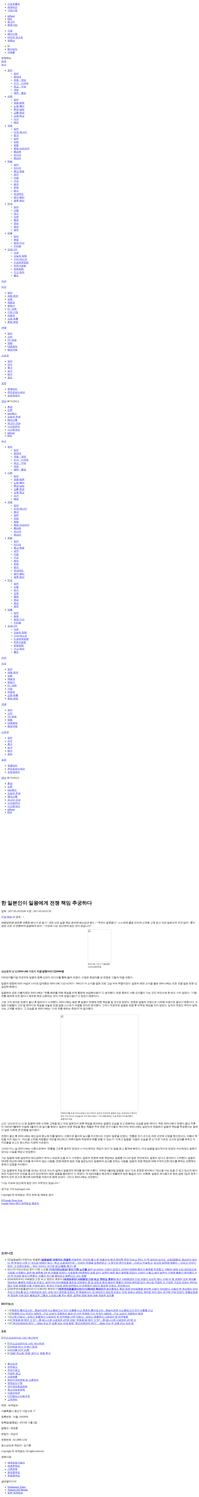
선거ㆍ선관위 (21, 83)
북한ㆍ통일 (20, 93)
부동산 (11, 305)
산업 (9, 688)
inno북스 (12, 413)
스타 (9, 336)
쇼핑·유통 (12, 318)
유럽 (16, 145)
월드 (16, 275)
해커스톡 (12, 420)
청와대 (17, 77)
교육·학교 (19, 116)
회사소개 (12, 1363)
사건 (16, 119)
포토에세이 (13, 395)
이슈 (3, 281)
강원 (16, 217)
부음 (16, 239)
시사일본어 (13, 426)
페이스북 (12, 34)
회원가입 (12, 25)
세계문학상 (13, 1466)
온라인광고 (13, 1370)
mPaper (11, 16)
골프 (9, 377)
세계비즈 (12, 7)
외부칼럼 (19, 269)
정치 (9, 70)
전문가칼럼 (20, 265)
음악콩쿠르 (13, 1472)
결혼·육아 (19, 200)
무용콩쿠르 (13, 1475)
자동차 (11, 315)
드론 (9, 410)
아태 (16, 142)
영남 (16, 223)
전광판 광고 (14, 1373)
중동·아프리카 (21, 148)
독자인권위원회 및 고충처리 (23, 1380)
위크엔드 (19, 194)
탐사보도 (12, 49)
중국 (16, 135)
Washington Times (16, 1487)
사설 (16, 252)
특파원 (17, 151)
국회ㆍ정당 (20, 80)
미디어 (17, 168)
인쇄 (3, 917)
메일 (9, 917)
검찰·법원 (19, 103)
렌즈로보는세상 (16, 392)
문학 (16, 187)
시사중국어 (13, 429)
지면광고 (12, 1367)
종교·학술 (19, 171)
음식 (16, 191)
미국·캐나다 (20, 132)
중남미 (17, 158)
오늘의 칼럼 (20, 256)
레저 (16, 184)
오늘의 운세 (14, 416)
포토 (3, 383)
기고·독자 (19, 272)
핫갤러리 (12, 389)
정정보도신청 (14, 1383)
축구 (9, 367)
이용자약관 (13, 1393)
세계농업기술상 (16, 1462)
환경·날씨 (19, 109)
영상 (3, 401)
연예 (3, 327)
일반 (16, 73)
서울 (16, 210)
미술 (16, 177)
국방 (16, 90)
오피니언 (12, 249)
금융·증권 (12, 296)
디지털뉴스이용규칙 (18, 1396)
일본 (16, 138)
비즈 (3, 287)
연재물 (11, 52)
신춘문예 (12, 1469)
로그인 (11, 21)
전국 (9, 204)
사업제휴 (12, 1376)
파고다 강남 (14, 423)
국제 (9, 125)
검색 (3, 61)
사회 (9, 96)
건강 (16, 181)
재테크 (11, 302)
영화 (9, 343)
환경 (9, 407)
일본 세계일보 (15, 1492)
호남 (16, 226)
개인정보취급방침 (17, 1386)
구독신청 (12, 10)
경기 (16, 213)
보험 (9, 299)
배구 (9, 374)
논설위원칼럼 (21, 262)
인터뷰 (17, 246)
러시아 (17, 155)
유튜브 (11, 40)
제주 (16, 230)
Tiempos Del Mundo (17, 1489)
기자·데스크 (20, 259)
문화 (9, 161)
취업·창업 (12, 322)
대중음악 (12, 346)
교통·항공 (19, 112)
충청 (16, 220)
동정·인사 (19, 243)
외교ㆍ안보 (20, 86)
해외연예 (12, 349)
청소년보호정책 (16, 1389)
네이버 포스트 (15, 37)
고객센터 (12, 1399)
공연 (16, 174)
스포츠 (5, 355)
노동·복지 (19, 106)
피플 (9, 233)
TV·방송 (12, 340)
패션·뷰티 (19, 197)
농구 (9, 371)
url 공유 (16, 917)
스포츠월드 (13, 4)
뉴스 (3, 64)
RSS (9, 19)
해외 (16, 122)
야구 (9, 364)
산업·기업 (12, 312)
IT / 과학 (12, 309)
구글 (9, 30)
